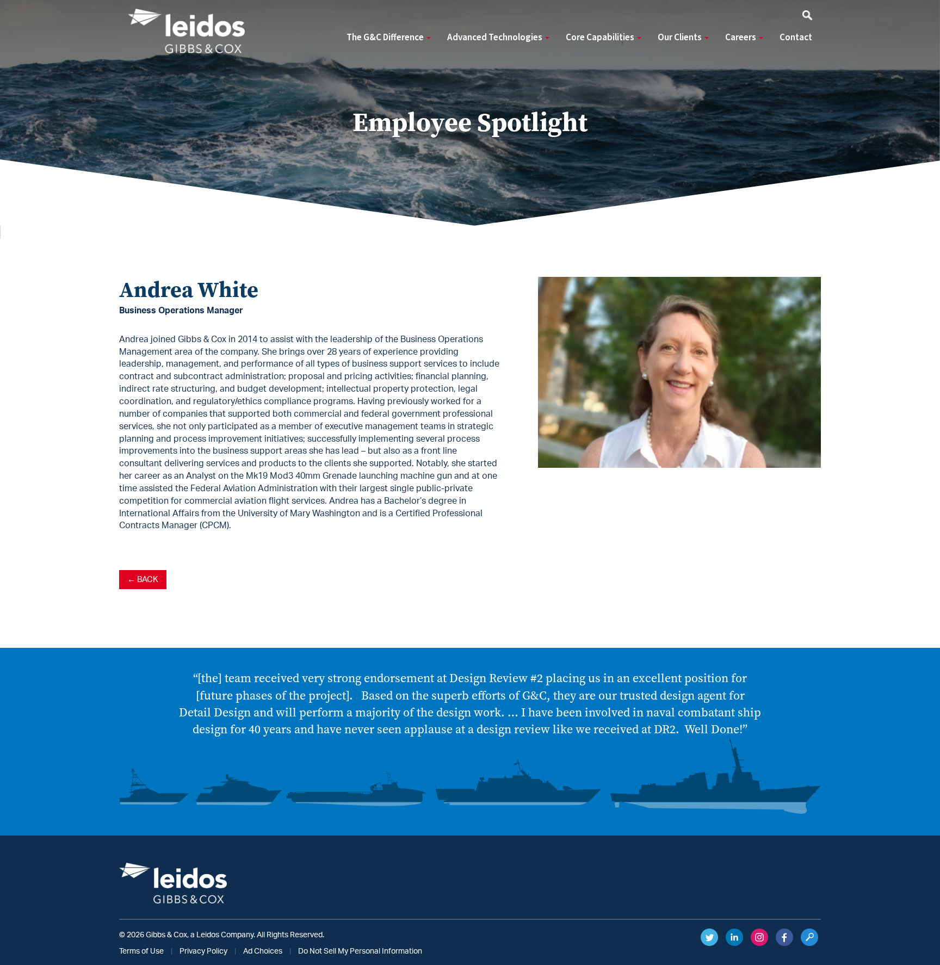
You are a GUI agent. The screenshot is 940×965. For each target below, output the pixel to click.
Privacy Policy (203, 951)
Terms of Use (141, 951)
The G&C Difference (386, 37)
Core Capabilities (601, 37)
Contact (796, 37)
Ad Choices (262, 951)
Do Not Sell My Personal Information (360, 951)
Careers (741, 37)
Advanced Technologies (495, 37)
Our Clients (680, 37)
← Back (142, 580)
